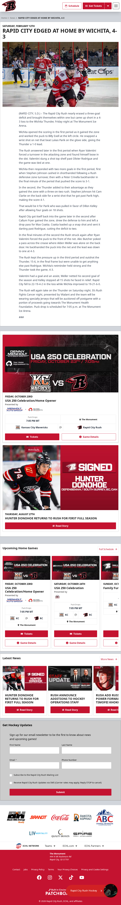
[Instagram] (50, 877)
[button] (92, 891)
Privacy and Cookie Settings (94, 869)
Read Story (62, 525)
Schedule (73, 6)
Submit (60, 792)
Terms (51, 869)
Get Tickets (95, 6)
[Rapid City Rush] (9, 5)
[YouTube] (82, 877)
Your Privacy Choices (68, 869)
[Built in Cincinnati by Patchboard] (60, 892)
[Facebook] (39, 877)
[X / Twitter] (60, 877)
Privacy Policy (37, 869)
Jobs (26, 869)
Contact (16, 869)
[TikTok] (71, 877)
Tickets (34, 436)
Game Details (91, 436)
